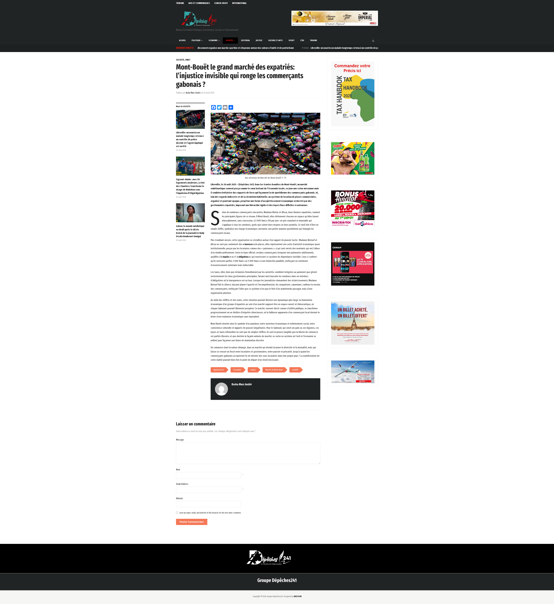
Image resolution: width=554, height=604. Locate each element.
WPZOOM (298, 596)
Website (179, 498)
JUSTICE (259, 40)
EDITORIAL (245, 40)
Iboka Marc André (193, 92)
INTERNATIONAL (239, 3)
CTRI (302, 40)
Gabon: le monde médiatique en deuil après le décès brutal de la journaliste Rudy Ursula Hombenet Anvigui (190, 231)
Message (180, 439)
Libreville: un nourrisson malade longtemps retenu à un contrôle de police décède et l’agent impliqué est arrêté (332, 48)
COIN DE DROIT (221, 3)
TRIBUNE (180, 3)
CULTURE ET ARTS (275, 40)
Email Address (182, 484)
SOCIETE (229, 40)
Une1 (187, 59)
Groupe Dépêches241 (277, 580)
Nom (178, 469)
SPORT (291, 40)
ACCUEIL (182, 40)
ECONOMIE (213, 40)
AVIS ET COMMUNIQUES (199, 3)
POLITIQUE (196, 40)
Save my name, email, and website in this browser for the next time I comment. (210, 513)
